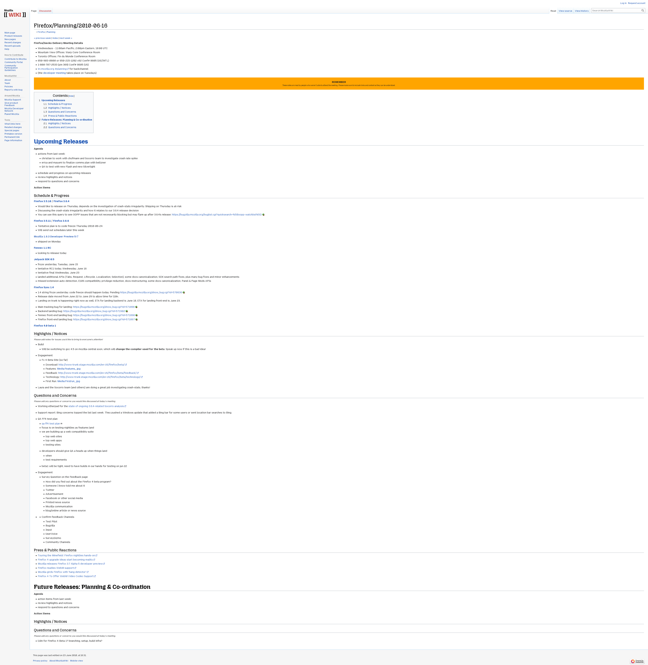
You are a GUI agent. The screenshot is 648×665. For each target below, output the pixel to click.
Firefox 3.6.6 (61, 220)
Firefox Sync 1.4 (44, 287)
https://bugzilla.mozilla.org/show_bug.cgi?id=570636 (151, 292)
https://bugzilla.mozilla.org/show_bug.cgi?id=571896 (104, 306)
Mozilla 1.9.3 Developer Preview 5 (55, 236)
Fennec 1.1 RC (42, 247)
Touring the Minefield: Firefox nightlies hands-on (66, 555)
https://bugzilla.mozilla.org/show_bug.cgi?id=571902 (94, 311)
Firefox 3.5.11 (42, 220)
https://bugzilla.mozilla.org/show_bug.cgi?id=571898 (104, 315)
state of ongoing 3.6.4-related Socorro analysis (96, 406)
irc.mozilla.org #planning (52, 68)
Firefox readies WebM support (56, 567)
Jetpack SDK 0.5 (44, 259)
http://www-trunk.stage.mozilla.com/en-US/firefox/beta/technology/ (100, 377)
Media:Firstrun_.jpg (68, 381)
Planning (51, 32)
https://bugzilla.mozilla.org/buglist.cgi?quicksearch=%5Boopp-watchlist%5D (217, 214)
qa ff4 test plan (51, 423)
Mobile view (76, 661)
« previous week (42, 38)
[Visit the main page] (14, 13)
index (55, 38)
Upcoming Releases (61, 141)
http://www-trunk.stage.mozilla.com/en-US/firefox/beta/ (92, 364)
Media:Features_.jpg (68, 368)
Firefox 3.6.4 (61, 201)
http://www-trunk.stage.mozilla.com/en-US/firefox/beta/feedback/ (97, 372)
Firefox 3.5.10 (42, 201)
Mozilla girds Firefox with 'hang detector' (62, 571)
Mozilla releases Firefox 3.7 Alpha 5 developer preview (70, 563)
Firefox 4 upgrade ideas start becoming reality (65, 559)
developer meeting (54, 72)
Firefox (41, 32)
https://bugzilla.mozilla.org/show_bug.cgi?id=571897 (104, 319)
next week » (66, 38)
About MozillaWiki (58, 661)
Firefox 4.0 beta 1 (45, 325)
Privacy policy (40, 661)
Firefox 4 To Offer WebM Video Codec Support (65, 576)
